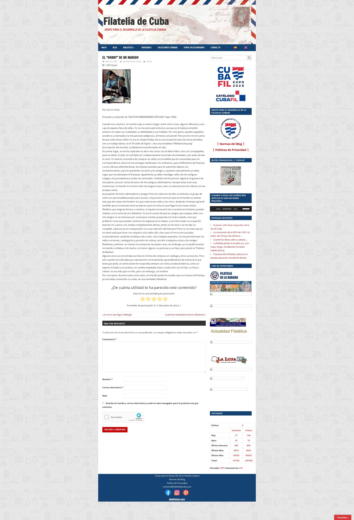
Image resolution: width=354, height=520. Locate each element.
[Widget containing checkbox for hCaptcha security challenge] (123, 417)
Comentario (109, 339)
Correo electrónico (112, 387)
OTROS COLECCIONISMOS (194, 47)
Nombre (107, 379)
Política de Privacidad (177, 483)
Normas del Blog (231, 144)
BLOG (115, 47)
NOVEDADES (146, 47)
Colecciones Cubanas (168, 47)
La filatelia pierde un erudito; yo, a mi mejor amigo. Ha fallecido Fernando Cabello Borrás (229, 247)
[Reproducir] (213, 208)
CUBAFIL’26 (215, 47)
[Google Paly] (231, 96)
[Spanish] (236, 47)
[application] (231, 209)
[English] (246, 47)
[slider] (246, 208)
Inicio (103, 47)
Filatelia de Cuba (136, 21)
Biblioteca (128, 47)
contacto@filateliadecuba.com (177, 486)
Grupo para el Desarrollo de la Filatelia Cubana (177, 475)
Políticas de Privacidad (230, 150)
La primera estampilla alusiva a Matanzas (184, 314)
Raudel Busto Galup (132, 61)
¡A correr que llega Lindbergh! (118, 314)
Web (104, 395)
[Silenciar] (240, 208)
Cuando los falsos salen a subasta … (230, 239)
